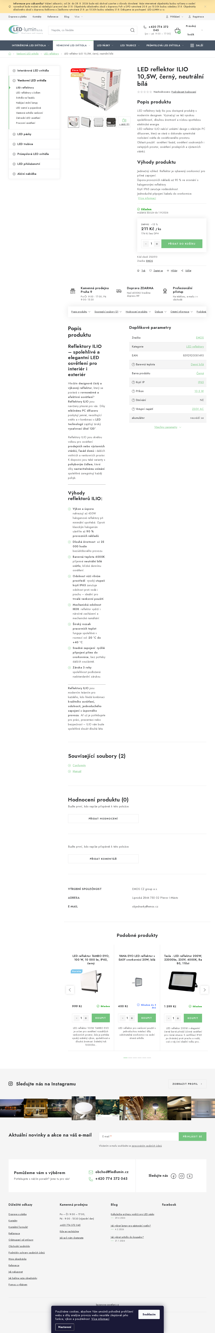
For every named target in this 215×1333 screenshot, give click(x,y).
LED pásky (24, 134)
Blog (66, 16)
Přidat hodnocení (103, 818)
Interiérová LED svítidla (33, 70)
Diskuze (159, 311)
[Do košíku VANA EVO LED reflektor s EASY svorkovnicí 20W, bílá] (147, 1018)
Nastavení (64, 1327)
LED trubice (25, 144)
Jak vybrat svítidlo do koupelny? (127, 1237)
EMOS (149, 261)
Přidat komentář (103, 859)
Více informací (100, 1319)
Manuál (77, 771)
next (204, 990)
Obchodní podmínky (19, 1246)
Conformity (79, 765)
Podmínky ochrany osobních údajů (27, 1252)
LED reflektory (25, 87)
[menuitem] (31, 45)
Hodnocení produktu (136, 311)
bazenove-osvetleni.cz (107, 1304)
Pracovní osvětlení (25, 123)
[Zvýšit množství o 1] (157, 244)
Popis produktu (79, 311)
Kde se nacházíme (69, 1231)
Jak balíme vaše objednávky (23, 1278)
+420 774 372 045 (158, 28)
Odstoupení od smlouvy (21, 1239)
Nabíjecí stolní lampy (27, 102)
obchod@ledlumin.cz (111, 1172)
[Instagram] (181, 1176)
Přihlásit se (192, 1136)
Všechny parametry (165, 427)
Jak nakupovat (16, 1271)
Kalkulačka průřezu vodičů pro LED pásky (132, 1214)
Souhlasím (149, 1314)
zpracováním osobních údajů (147, 1145)
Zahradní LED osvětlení (28, 118)
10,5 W (199, 391)
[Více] (196, 45)
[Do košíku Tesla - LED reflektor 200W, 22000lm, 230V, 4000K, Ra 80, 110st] (193, 1018)
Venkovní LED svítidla (31, 80)
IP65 (201, 382)
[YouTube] (189, 1176)
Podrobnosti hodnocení (183, 92)
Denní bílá (197, 364)
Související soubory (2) (106, 311)
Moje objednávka (18, 1259)
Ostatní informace (179, 311)
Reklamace (14, 1233)
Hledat (132, 30)
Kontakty (37, 16)
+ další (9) (124, 124)
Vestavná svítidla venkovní (29, 113)
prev (70, 990)
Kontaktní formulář (18, 1227)
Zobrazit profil (185, 1084)
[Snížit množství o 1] (146, 244)
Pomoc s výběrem (18, 1284)
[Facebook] (173, 1176)
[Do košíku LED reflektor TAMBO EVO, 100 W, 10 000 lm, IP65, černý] (101, 1018)
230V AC (198, 409)
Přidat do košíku (182, 243)
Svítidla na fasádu (25, 97)
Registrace (198, 16)
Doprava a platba (18, 16)
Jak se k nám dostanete (71, 1237)
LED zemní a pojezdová (28, 107)
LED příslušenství (28, 164)
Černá (200, 373)
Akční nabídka (26, 174)
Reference (53, 16)
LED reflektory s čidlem (28, 92)
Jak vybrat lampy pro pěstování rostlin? (131, 1225)
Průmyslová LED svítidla (33, 154)
